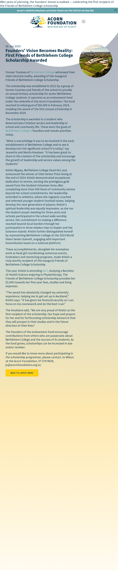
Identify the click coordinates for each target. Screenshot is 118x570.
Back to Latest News (22, 373)
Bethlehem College (42, 72)
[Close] (115, 10)
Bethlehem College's (19, 131)
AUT (45, 271)
